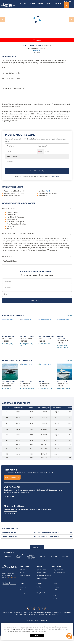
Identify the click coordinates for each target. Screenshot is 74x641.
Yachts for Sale (23, 569)
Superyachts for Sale (57, 569)
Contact (58, 4)
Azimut (8, 56)
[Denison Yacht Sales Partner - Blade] (54, 556)
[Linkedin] (39, 609)
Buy (20, 4)
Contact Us (55, 599)
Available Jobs (23, 587)
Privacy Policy (55, 176)
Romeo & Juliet (27, 382)
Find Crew (22, 590)
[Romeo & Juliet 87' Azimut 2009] (28, 372)
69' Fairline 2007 (27, 337)
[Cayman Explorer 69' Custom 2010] (64, 327)
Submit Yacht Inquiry (37, 171)
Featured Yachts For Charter (43, 575)
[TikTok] (42, 609)
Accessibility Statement (23, 614)
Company (49, 4)
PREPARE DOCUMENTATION (48, 536)
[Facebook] (31, 609)
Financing (38, 587)
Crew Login (23, 593)
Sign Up (8, 496)
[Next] (71, 19)
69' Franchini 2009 (46, 337)
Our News (55, 593)
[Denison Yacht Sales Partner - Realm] (66, 556)
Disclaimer (67, 612)
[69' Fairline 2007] (28, 327)
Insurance (38, 590)
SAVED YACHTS (68, 1)
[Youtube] (28, 609)
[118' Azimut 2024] (10, 372)
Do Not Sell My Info (37, 614)
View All (69, 316)
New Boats (22, 572)
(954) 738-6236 (11, 577)
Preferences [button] (42, 631)
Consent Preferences (37, 612)
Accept (37, 635)
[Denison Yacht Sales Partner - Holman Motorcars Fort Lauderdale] (31, 556)
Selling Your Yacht (40, 593)
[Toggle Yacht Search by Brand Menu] (66, 5)
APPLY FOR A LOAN (9, 532)
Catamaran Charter (41, 572)
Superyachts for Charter (58, 572)
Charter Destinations (41, 578)
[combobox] (40, 151)
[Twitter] (46, 609)
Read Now (9, 514)
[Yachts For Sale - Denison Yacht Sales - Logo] (7, 5)
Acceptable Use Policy (51, 614)
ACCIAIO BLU (62, 382)
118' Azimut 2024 (8, 382)
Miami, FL (37, 50)
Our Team (55, 596)
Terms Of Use (49, 612)
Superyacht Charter (41, 569)
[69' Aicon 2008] (10, 327)
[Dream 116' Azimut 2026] (46, 372)
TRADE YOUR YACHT (9, 536)
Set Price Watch (11, 477)
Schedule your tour (37, 300)
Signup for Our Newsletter (38, 620)
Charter (32, 4)
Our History (56, 587)
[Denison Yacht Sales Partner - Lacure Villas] (43, 556)
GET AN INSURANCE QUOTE (48, 532)
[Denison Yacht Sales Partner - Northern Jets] (8, 556)
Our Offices (56, 590)
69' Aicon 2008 (8, 337)
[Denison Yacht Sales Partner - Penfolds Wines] (19, 556)
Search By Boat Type (25, 575)
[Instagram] (35, 609)
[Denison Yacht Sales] (9, 567)
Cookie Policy (58, 612)
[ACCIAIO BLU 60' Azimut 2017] (64, 372)
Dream (41, 382)
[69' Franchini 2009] (46, 327)
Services (40, 4)
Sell (25, 4)
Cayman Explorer (61, 338)
